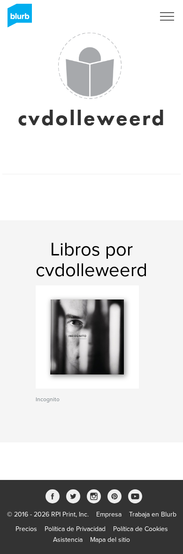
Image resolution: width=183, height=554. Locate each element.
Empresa (109, 514)
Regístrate (127, 16)
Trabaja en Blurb (152, 514)
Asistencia (68, 540)
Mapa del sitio (110, 540)
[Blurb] (17, 18)
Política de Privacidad (75, 529)
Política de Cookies (140, 529)
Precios (26, 529)
